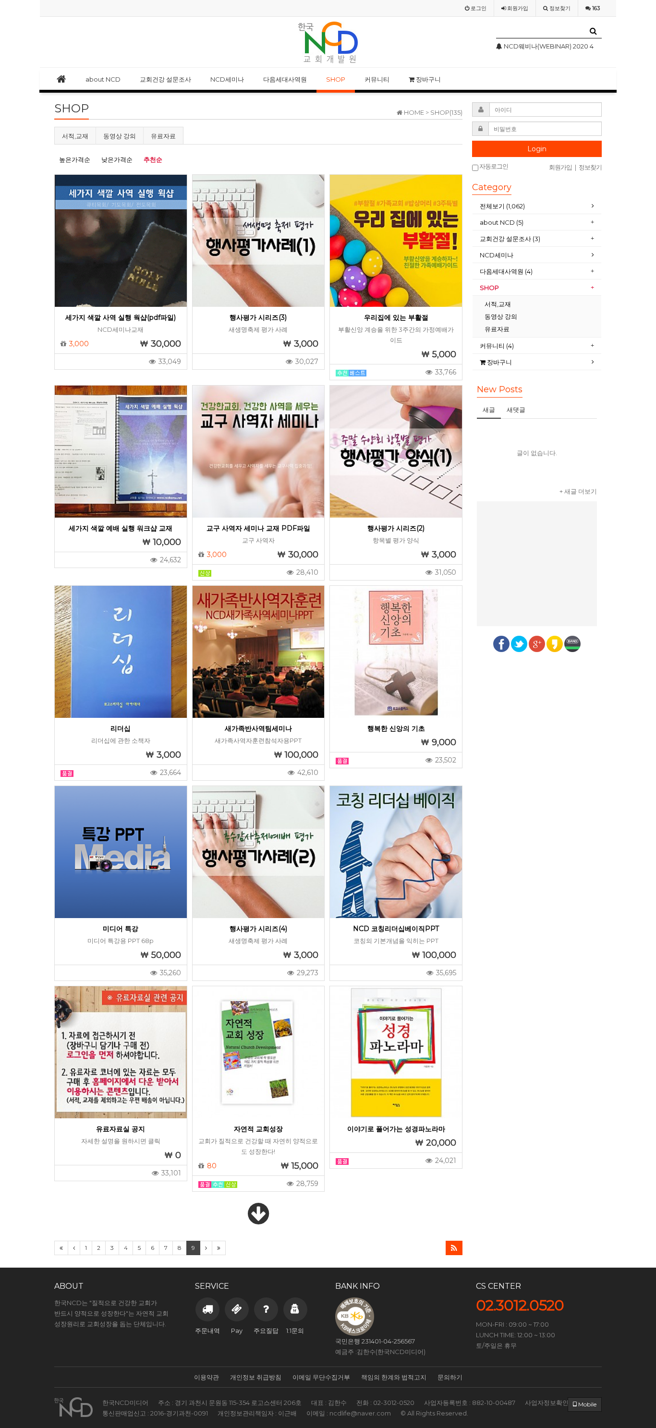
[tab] (537, 206)
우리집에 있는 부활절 (396, 317)
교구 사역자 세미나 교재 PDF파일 (258, 528)
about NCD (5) (501, 222)
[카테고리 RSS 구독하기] (454, 1248)
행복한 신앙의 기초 (396, 728)
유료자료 (163, 136)
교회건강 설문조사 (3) (510, 238)
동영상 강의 (119, 136)
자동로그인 (493, 166)
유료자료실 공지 (120, 1129)
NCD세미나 (227, 79)
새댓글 (516, 409)
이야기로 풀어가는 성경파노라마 (396, 1129)
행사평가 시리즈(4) (258, 928)
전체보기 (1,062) (502, 206)
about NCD (103, 79)
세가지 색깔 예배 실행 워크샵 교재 (120, 528)
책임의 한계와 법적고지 (393, 1377)
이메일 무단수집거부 (321, 1377)
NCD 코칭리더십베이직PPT (396, 928)
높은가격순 (74, 159)
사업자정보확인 (547, 1402)
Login (537, 149)
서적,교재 (75, 136)
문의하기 (449, 1377)
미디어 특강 (120, 928)
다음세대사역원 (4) (506, 271)
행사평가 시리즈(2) (396, 528)
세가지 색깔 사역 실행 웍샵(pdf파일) (120, 317)
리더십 (120, 728)
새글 (489, 409)
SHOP (335, 79)
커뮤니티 (376, 79)
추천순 (153, 159)
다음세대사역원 (285, 79)
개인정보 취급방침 (255, 1377)
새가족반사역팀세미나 (258, 728)
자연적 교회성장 (258, 1129)
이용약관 (206, 1377)
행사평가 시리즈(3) (258, 317)
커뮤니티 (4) (497, 346)
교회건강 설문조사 (165, 79)
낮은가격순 (117, 159)
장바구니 (427, 79)
